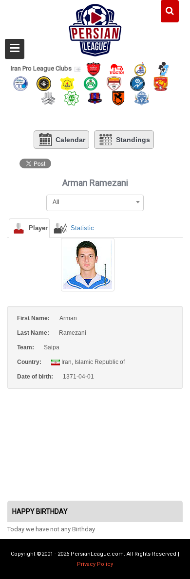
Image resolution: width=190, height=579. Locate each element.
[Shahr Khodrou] (160, 83)
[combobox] (95, 202)
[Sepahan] (44, 83)
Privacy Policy (95, 564)
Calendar (70, 140)
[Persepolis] (93, 68)
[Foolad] (114, 83)
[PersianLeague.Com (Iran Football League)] (95, 27)
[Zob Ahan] (90, 83)
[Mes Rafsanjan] (118, 97)
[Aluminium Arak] (141, 97)
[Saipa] (48, 97)
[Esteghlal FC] (20, 83)
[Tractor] (117, 68)
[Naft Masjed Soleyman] (140, 68)
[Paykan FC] (163, 68)
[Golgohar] (137, 83)
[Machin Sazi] (71, 97)
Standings (133, 140)
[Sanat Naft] (67, 83)
